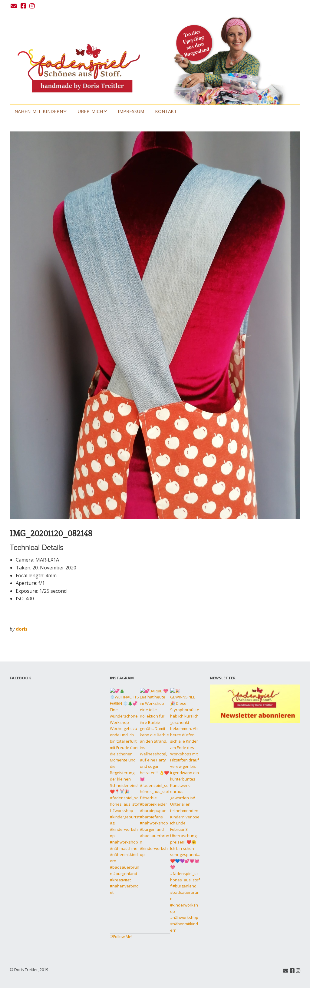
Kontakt (166, 111)
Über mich (90, 111)
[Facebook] (23, 6)
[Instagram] (32, 6)
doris (22, 629)
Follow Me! (122, 936)
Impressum (131, 111)
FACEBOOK (20, 678)
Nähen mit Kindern (39, 111)
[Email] (14, 6)
